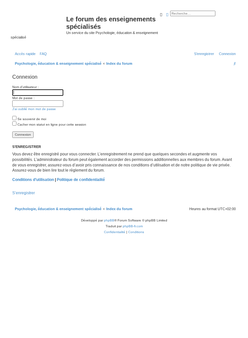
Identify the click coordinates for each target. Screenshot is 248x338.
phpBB (109, 220)
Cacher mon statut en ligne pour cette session (51, 124)
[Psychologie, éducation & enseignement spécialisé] (38, 21)
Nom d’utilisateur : (25, 87)
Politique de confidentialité (81, 179)
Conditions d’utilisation (33, 179)
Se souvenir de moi (31, 119)
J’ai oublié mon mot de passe (34, 109)
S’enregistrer (23, 193)
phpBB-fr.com (133, 226)
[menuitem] (42, 54)
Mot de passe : (23, 98)
